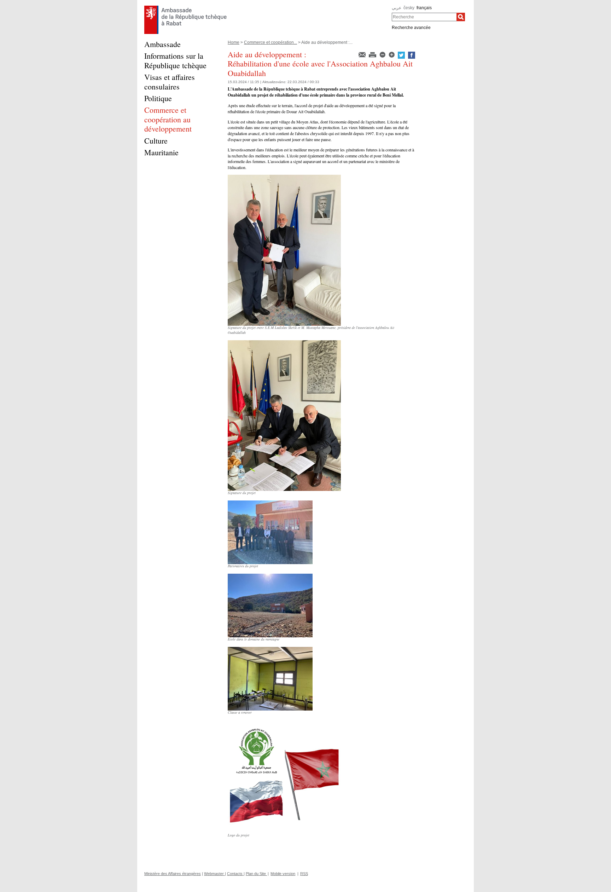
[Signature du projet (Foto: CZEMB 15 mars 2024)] (284, 342)
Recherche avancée (411, 27)
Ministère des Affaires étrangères (172, 873)
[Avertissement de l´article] (363, 54)
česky (408, 7)
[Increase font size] (392, 54)
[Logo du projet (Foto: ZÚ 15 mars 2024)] (284, 722)
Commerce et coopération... (270, 42)
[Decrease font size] (382, 54)
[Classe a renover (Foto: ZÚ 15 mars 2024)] (270, 649)
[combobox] (424, 17)
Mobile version (282, 873)
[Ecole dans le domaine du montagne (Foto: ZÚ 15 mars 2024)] (270, 576)
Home (233, 42)
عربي (396, 7)
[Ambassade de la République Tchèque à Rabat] (185, 7)
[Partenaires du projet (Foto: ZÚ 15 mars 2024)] (270, 502)
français (424, 7)
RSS (304, 873)
